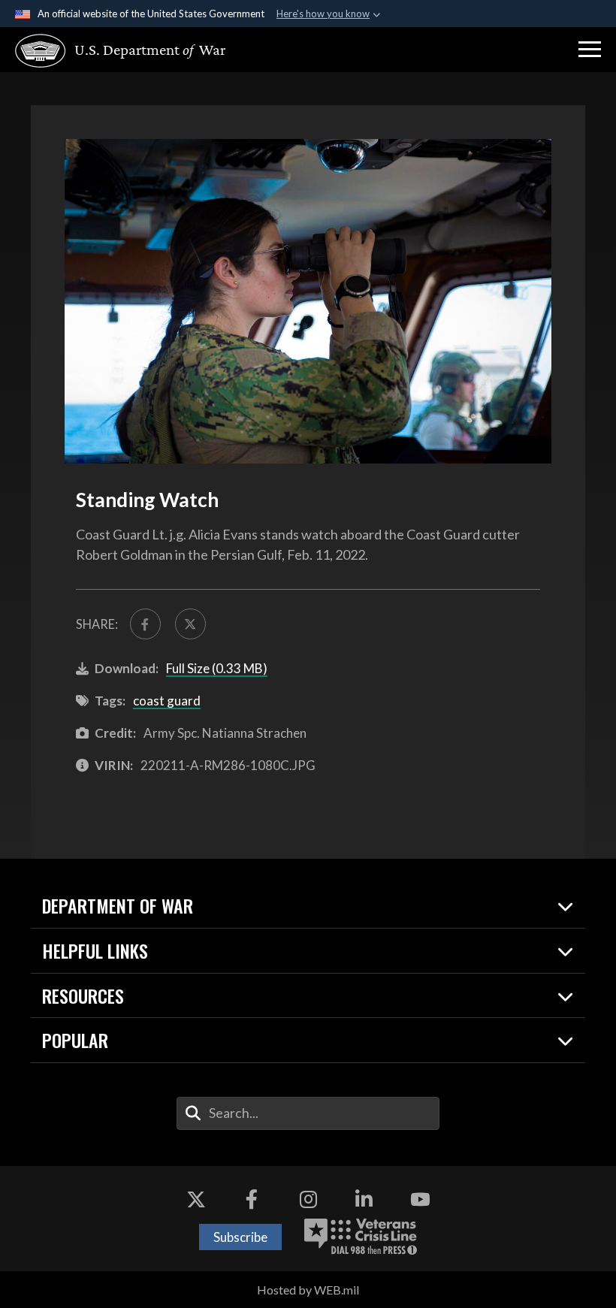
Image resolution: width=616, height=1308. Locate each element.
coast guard (167, 700)
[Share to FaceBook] (145, 624)
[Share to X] (190, 624)
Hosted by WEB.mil (308, 1289)
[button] (589, 49)
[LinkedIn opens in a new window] (364, 1200)
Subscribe (240, 1237)
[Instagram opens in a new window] (308, 1200)
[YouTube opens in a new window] (420, 1200)
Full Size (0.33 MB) (216, 668)
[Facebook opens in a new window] (251, 1200)
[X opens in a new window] (196, 1200)
